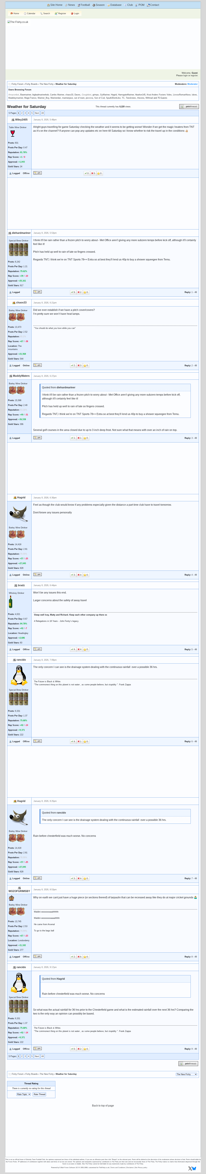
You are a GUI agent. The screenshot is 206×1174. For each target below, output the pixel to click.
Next (37, 113)
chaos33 (21, 302)
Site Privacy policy (141, 1167)
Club (130, 5)
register (194, 75)
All (42, 113)
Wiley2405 (21, 119)
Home (16, 13)
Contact (154, 5)
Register (62, 13)
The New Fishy (47, 84)
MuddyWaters (21, 375)
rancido (21, 659)
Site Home (56, 5)
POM (141, 5)
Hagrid (21, 497)
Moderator (192, 84)
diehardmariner (21, 233)
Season (100, 5)
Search (46, 13)
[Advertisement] (114, 43)
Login (76, 13)
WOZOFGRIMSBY (19, 891)
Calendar (30, 13)
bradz (21, 585)
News (71, 5)
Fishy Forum (17, 84)
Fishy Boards (31, 84)
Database (116, 5)
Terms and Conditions (118, 1167)
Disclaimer (130, 1167)
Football (85, 5)
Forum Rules (12, 1162)
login (185, 75)
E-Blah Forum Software (67, 1167)
